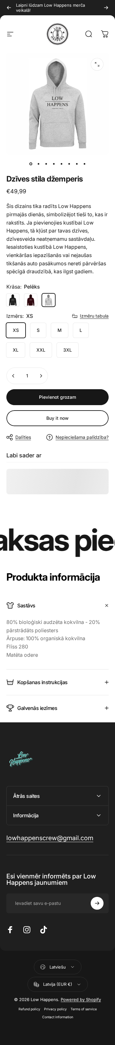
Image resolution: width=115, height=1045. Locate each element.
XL (16, 350)
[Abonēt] (97, 903)
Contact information (57, 1017)
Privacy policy (55, 1009)
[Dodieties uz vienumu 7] (76, 164)
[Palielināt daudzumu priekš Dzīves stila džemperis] (41, 376)
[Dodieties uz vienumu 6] (69, 164)
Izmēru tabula (94, 316)
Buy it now (57, 418)
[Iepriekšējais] (9, 7)
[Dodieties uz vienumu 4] (53, 164)
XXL (40, 350)
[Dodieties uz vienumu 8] (84, 164)
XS (16, 330)
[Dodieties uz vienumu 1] (38, 164)
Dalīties (23, 437)
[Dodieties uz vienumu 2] (46, 164)
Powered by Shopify (81, 999)
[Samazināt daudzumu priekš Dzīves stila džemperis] (13, 376)
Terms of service (84, 1009)
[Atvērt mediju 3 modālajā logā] (97, 64)
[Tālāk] (106, 7)
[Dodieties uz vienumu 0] (30, 164)
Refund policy (29, 1009)
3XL (67, 350)
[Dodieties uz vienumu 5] (61, 164)
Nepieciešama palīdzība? (82, 437)
